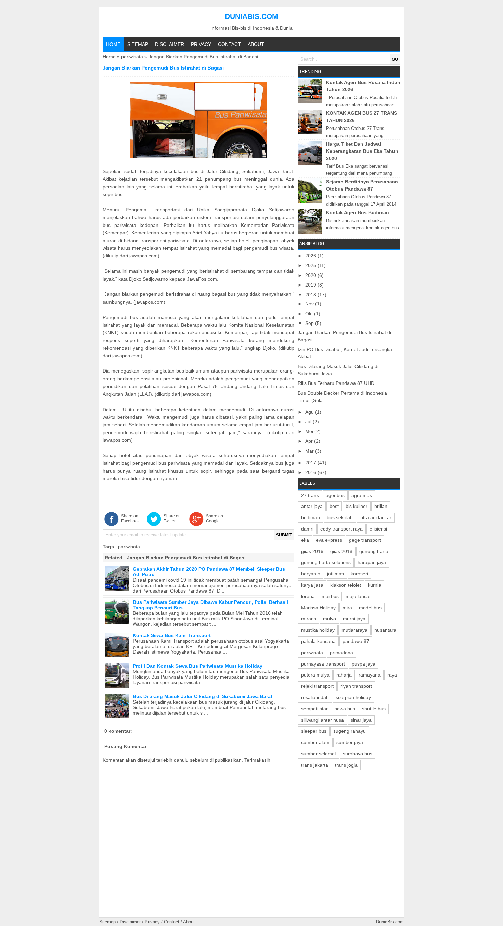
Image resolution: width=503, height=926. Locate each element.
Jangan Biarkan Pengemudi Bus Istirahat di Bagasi (186, 557)
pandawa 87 (356, 641)
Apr (309, 441)
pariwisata (132, 56)
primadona (341, 652)
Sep (310, 323)
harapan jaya (372, 562)
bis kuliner (356, 506)
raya (392, 675)
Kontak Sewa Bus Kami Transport (172, 635)
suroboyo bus (357, 753)
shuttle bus (374, 708)
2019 (311, 285)
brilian (380, 506)
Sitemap (137, 44)
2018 (311, 294)
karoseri (359, 573)
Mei (309, 431)
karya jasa (312, 585)
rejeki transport (317, 686)
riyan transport (356, 686)
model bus (370, 607)
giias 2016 (312, 551)
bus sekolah (340, 517)
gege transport (365, 540)
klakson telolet (345, 585)
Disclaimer (169, 44)
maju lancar (358, 596)
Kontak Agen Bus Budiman (357, 212)
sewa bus (345, 708)
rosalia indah (315, 697)
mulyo (329, 618)
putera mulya (315, 675)
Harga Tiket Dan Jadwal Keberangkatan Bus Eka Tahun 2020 (362, 151)
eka (305, 540)
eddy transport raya (341, 529)
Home (113, 44)
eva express (329, 540)
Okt (309, 313)
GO (395, 59)
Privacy (201, 44)
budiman (310, 517)
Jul (309, 421)
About (256, 44)
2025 (311, 265)
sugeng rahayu (349, 731)
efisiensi (378, 529)
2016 (311, 472)
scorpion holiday (353, 697)
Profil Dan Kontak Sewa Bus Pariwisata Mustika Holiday (197, 666)
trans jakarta (314, 765)
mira (347, 607)
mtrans (308, 618)
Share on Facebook (130, 518)
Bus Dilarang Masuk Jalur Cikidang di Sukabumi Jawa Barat (202, 696)
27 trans (310, 495)
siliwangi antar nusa (322, 720)
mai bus (330, 596)
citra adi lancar (375, 517)
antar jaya (312, 506)
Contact (229, 44)
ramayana (370, 675)
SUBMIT (284, 535)
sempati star (314, 708)
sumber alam (315, 742)
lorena (308, 596)
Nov (310, 303)
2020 (311, 275)
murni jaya (354, 618)
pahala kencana (318, 641)
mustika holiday (318, 630)
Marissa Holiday (318, 607)
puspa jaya (363, 664)
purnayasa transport (323, 664)
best (334, 506)
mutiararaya (354, 630)
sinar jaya (361, 720)
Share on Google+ (214, 518)
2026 (311, 255)
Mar (310, 451)
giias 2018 (341, 551)
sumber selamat (318, 753)
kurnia (374, 585)
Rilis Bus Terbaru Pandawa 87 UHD (336, 383)
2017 (311, 462)
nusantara (385, 630)
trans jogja (346, 765)
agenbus (335, 495)
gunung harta (373, 551)
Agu (310, 412)
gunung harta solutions (326, 562)
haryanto (310, 573)
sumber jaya (349, 742)
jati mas (335, 573)
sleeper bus (313, 731)
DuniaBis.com (251, 16)
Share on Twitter (172, 518)
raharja (344, 675)
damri (307, 529)
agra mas (361, 495)
